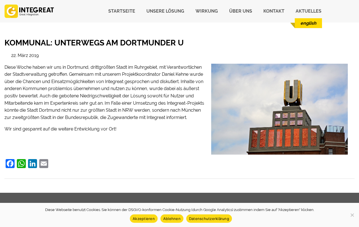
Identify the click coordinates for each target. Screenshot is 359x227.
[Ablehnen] (352, 215)
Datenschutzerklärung (209, 218)
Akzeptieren (144, 218)
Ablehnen (172, 218)
